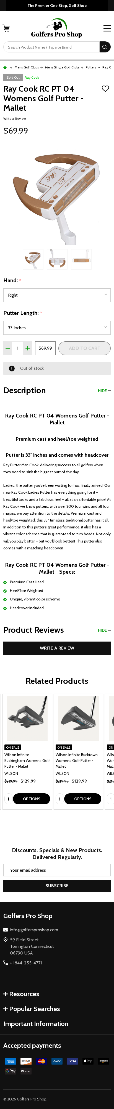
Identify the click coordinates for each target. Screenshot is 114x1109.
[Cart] (6, 28)
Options (31, 798)
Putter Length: (23, 313)
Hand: (12, 280)
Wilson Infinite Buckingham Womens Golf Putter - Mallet (27, 760)
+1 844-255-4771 (26, 963)
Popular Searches (34, 1009)
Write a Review (14, 118)
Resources (24, 994)
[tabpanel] (27, 752)
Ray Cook (32, 77)
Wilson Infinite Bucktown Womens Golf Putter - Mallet (77, 760)
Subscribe (57, 885)
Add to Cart (84, 348)
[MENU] (107, 28)
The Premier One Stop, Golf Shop (57, 5)
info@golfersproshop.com (34, 929)
